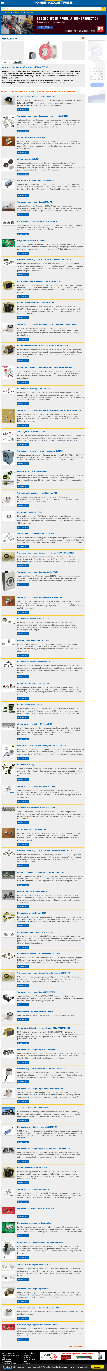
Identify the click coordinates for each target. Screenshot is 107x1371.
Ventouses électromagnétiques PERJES (33, 1288)
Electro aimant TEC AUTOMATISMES (32, 1168)
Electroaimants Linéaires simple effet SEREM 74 (37, 1127)
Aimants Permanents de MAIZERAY (31, 137)
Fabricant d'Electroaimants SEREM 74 (32, 891)
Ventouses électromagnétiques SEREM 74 (34, 202)
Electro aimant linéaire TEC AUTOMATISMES (35, 303)
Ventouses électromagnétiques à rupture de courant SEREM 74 (43, 1148)
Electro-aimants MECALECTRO (29, 512)
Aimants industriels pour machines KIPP (34, 1265)
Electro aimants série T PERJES (29, 705)
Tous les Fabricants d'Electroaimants (32, 1108)
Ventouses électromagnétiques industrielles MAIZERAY (40, 597)
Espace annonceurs (27, 1362)
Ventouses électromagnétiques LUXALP (34, 1189)
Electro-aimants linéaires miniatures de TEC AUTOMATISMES (42, 346)
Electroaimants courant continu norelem (34, 1223)
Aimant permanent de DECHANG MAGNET (34, 724)
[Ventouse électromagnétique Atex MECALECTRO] (8, 105)
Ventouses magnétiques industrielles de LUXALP (37, 1325)
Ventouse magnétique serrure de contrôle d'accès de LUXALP (43, 1069)
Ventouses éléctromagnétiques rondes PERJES (36, 1049)
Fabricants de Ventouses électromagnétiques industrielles (41, 745)
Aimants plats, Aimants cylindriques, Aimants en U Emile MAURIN (44, 367)
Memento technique (9, 1363)
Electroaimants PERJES (26, 765)
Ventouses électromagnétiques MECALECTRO (36, 992)
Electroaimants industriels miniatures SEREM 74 (37, 808)
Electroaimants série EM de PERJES (31, 913)
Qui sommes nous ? (9, 1353)
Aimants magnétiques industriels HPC (33, 683)
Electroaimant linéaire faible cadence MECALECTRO (39, 954)
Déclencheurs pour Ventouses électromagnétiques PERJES (41, 1242)
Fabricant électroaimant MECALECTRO (33, 640)
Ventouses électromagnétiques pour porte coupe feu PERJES (42, 116)
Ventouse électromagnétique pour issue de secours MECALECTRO (44, 260)
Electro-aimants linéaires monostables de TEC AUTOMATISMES (43, 1028)
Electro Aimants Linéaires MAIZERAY (32, 829)
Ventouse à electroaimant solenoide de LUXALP (37, 493)
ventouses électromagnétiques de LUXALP (35, 1011)
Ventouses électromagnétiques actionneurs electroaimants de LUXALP (47, 324)
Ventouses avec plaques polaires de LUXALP (35, 1208)
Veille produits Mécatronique (6, 1360)
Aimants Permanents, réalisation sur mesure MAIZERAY (40, 872)
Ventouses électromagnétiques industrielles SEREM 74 (40, 1088)
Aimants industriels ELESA (28, 159)
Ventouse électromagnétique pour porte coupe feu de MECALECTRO (45, 851)
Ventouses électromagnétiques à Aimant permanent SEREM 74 (43, 973)
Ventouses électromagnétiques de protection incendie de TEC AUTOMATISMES (50, 410)
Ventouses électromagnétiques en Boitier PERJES (37, 572)
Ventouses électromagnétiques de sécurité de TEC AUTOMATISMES (45, 553)
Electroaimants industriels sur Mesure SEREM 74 (37, 221)
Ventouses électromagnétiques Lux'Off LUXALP (37, 786)
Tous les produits (76, 1346)
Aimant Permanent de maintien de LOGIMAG (36, 534)
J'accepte (97, 1366)
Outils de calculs (28, 1353)
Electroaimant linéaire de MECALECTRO (33, 619)
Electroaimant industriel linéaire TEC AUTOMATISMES (39, 281)
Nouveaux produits (8, 1355)
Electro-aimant (38, 91)
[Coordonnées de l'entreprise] (80, 40)
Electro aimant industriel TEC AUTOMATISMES (36, 97)
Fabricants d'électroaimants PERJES (32, 471)
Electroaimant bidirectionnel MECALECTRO (35, 932)
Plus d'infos (7, 1368)
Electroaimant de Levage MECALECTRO (33, 389)
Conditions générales (27, 1356)
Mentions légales (29, 1359)
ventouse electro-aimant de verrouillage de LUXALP (39, 1308)
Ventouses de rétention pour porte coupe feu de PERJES (40, 451)
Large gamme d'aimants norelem (31, 240)
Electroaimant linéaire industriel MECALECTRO (36, 662)
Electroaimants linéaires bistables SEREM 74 (35, 180)
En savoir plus (23, 110)
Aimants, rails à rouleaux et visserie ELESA (35, 432)
